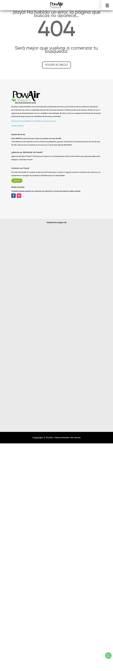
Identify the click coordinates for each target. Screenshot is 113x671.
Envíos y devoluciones (47, 121)
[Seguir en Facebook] (13, 195)
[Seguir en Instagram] (19, 195)
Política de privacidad (19, 121)
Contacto (17, 180)
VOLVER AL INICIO (56, 64)
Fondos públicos (17, 126)
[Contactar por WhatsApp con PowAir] (108, 655)
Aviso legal (33, 121)
